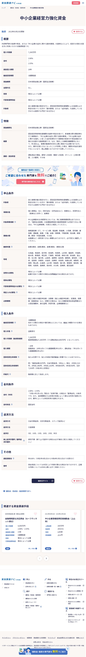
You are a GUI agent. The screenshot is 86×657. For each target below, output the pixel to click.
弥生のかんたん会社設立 (74, 586)
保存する (79, 31)
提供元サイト (43, 481)
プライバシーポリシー (19, 638)
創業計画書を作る (52, 583)
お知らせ (6, 587)
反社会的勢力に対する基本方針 (66, 638)
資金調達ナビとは (9, 584)
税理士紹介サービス (73, 594)
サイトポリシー (6, 638)
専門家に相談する (52, 595)
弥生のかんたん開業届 (74, 591)
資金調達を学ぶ (29, 583)
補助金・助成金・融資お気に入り (32, 606)
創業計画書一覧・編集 (53, 586)
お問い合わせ (37, 642)
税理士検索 (71, 598)
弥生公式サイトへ (48, 642)
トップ (3, 8)
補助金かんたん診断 (31, 598)
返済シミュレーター (31, 602)
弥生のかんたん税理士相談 (74, 602)
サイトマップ (51, 638)
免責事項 (29, 638)
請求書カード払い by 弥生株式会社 (74, 615)
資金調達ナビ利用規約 (40, 638)
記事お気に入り (29, 586)
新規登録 (75, 3)
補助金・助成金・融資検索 (17, 8)
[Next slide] (46, 558)
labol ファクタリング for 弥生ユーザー (74, 621)
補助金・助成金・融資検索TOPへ (18, 491)
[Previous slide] (39, 558)
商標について (80, 638)
